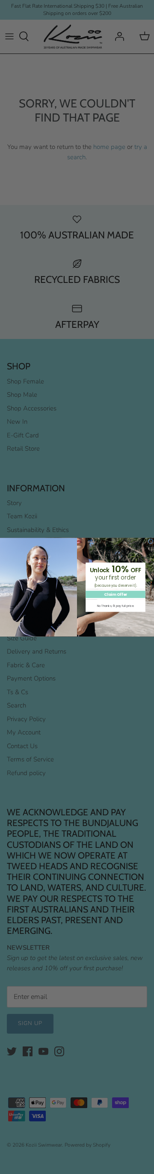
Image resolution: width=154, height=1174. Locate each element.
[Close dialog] (150, 541)
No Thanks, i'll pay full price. (115, 605)
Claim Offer (115, 594)
